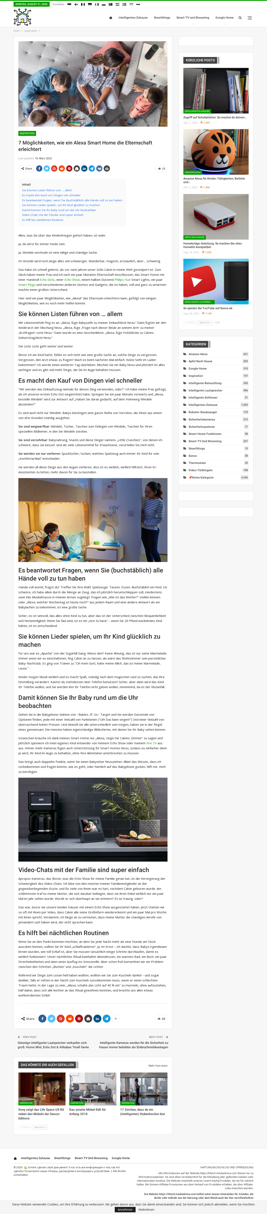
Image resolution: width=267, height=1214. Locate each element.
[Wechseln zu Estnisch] (69, 4)
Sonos (193, 455)
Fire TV (151, 743)
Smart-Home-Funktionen (205, 433)
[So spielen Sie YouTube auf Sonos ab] (216, 281)
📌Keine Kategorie (201, 477)
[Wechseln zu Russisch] (138, 4)
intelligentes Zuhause (133, 17)
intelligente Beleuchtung (205, 383)
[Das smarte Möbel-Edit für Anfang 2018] (92, 1088)
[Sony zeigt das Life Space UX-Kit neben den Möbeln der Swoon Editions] (41, 1088)
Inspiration (27, 133)
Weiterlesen (146, 1209)
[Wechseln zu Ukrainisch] (131, 4)
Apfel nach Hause (194, 237)
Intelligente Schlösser (203, 397)
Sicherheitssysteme (202, 426)
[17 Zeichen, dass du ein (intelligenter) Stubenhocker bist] (143, 1088)
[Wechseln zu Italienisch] (97, 4)
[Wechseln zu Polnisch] (104, 4)
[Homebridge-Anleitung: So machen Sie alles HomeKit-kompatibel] (216, 217)
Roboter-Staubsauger (203, 412)
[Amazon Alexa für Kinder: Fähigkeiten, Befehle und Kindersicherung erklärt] (216, 152)
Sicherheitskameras (202, 419)
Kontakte (58, 4)
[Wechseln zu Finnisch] (76, 4)
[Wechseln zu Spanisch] (117, 4)
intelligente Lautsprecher (200, 302)
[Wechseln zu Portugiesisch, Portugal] (110, 4)
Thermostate (197, 463)
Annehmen (125, 1209)
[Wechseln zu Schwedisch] (124, 4)
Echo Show (72, 279)
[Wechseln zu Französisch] (83, 4)
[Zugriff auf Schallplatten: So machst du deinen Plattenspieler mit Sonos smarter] (216, 91)
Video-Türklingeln (201, 470)
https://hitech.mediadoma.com (218, 1173)
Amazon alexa (193, 172)
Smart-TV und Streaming (192, 17)
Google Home (224, 17)
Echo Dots (47, 279)
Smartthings (162, 17)
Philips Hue (123, 279)
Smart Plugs (27, 284)
